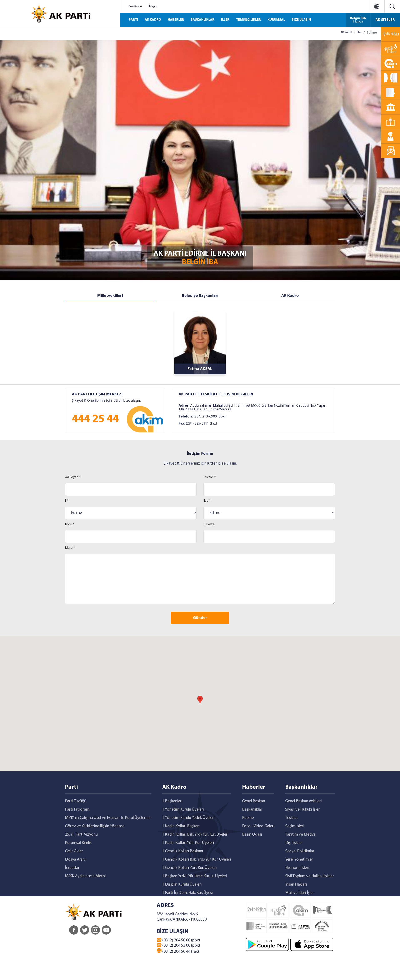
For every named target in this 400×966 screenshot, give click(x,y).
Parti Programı (77, 809)
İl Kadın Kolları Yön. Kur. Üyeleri (188, 843)
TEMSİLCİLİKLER (248, 19)
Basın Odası (252, 834)
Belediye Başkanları (200, 296)
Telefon (209, 477)
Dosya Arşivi (75, 859)
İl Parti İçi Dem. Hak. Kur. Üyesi (187, 893)
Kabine (248, 818)
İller (359, 32)
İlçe (206, 500)
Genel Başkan (253, 801)
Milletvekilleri (110, 296)
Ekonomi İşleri (297, 868)
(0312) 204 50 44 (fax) (180, 952)
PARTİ (133, 19)
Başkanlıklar (252, 809)
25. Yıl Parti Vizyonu (81, 834)
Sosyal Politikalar (299, 851)
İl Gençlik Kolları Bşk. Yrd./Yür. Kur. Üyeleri (196, 859)
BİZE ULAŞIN (301, 19)
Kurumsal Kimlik (78, 843)
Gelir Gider (74, 851)
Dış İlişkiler (294, 843)
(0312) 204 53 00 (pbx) (180, 946)
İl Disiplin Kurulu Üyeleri (182, 884)
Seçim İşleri (294, 826)
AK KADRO (153, 19)
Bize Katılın (135, 6)
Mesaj (70, 548)
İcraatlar (72, 868)
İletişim (153, 6)
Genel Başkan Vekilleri (303, 801)
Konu (69, 524)
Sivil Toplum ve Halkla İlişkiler (309, 876)
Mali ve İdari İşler (299, 893)
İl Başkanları (172, 801)
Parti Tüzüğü (75, 801)
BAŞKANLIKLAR (202, 19)
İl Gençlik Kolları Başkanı (182, 851)
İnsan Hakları (296, 884)
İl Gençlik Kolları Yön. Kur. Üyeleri (189, 868)
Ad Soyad (73, 477)
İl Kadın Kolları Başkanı (181, 826)
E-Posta (208, 524)
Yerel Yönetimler (299, 859)
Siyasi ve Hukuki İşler (302, 809)
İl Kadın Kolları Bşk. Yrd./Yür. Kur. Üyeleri (195, 834)
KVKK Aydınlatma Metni (85, 876)
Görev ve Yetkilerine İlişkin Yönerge (94, 826)
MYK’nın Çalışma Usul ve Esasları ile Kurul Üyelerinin (108, 818)
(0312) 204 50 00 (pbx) (180, 940)
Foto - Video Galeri (258, 826)
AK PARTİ (346, 32)
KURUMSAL (276, 19)
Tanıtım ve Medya (300, 834)
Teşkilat (291, 818)
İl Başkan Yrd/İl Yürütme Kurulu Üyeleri (194, 876)
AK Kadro (290, 296)
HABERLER (176, 19)
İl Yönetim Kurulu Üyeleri (183, 809)
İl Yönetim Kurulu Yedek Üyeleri (188, 818)
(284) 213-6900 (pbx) (210, 417)
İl (67, 500)
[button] (200, 700)
